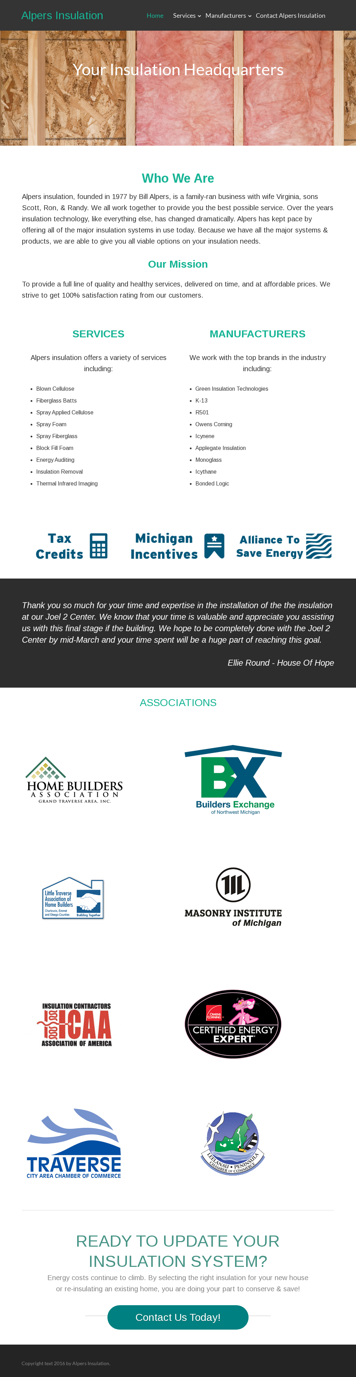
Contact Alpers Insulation (290, 15)
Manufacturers (225, 15)
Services (184, 15)
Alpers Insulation (62, 15)
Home (155, 15)
